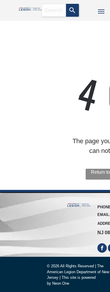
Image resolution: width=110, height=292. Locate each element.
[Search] (72, 10)
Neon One (60, 283)
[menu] (101, 11)
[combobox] (54, 10)
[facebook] (102, 248)
